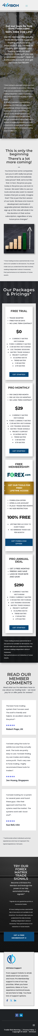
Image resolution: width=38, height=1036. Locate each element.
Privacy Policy (28, 1030)
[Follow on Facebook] (17, 1015)
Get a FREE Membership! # (19, 936)
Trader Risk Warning (12, 1030)
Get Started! (19, 374)
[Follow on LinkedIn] (21, 1015)
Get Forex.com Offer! (18, 542)
